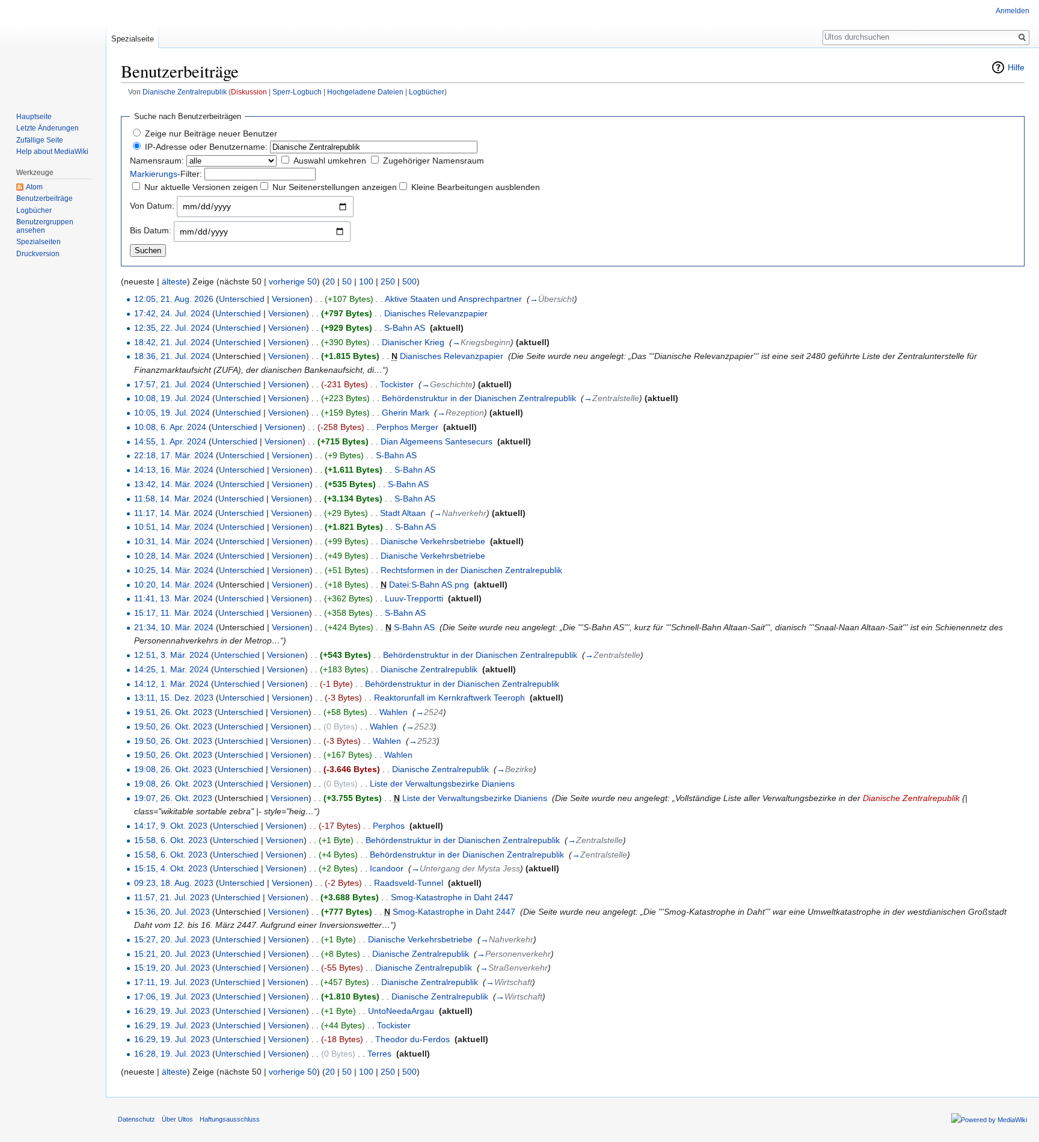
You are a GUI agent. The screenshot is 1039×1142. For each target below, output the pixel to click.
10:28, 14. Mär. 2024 (173, 555)
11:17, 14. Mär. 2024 (173, 513)
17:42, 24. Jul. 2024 (172, 313)
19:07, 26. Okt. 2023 (173, 798)
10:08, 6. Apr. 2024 (170, 427)
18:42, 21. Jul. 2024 (172, 342)
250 (388, 281)
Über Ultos (177, 1119)
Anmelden (1012, 11)
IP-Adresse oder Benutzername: (206, 147)
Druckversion (38, 254)
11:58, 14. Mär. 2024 (173, 498)
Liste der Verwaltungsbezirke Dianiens (442, 783)
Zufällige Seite (39, 140)
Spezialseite (132, 38)
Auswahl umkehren (329, 160)
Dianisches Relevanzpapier (436, 313)
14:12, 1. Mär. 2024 (171, 684)
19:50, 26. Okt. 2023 (173, 726)
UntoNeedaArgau (401, 1011)
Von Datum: (152, 205)
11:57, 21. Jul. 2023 (171, 897)
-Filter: (166, 174)
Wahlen (393, 712)
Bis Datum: (150, 230)
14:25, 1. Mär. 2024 (171, 669)
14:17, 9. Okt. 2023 (170, 825)
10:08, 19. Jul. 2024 (172, 398)
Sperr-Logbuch (297, 92)
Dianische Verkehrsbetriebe (433, 541)
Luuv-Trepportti (414, 598)
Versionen (291, 299)
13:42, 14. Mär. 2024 (173, 484)
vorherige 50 (293, 281)
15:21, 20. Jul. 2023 (172, 954)
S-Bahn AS (404, 328)
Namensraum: (157, 160)
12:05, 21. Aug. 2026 (173, 299)
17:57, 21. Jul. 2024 (172, 384)
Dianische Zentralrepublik (185, 92)
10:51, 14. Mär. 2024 (173, 527)
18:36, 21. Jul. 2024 (172, 356)
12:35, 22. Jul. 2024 (172, 328)
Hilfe (1016, 67)
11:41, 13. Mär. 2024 (173, 598)
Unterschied (242, 299)
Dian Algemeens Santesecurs (436, 441)
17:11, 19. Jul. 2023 (171, 982)
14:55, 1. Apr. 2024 (170, 441)
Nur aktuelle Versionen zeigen (201, 187)
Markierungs (153, 174)
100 (366, 281)
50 (347, 281)
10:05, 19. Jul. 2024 (172, 412)
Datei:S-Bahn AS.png (429, 584)
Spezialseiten (38, 242)
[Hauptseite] (53, 48)
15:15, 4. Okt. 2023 (170, 868)
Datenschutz (136, 1119)
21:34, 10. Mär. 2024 (173, 627)
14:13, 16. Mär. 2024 (173, 469)
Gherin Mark (405, 412)
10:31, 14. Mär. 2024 (173, 541)
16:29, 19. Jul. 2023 (172, 1011)
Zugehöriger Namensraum (433, 160)
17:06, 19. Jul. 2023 (172, 996)
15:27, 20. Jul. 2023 (172, 939)
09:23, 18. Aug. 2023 (173, 883)
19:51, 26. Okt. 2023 (173, 712)
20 (330, 281)
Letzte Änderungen (47, 128)
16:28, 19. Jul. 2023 (172, 1053)
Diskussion (249, 92)
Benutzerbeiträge (44, 198)
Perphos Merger (407, 427)
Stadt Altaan (403, 513)
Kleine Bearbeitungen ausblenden (475, 187)
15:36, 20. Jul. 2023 (172, 911)
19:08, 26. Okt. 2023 (173, 769)
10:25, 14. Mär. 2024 (173, 570)
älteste (174, 281)
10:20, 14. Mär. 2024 (173, 584)
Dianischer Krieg (413, 342)
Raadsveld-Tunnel (408, 883)
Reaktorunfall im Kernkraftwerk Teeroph (449, 697)
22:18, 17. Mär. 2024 (173, 455)
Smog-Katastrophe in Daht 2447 (452, 897)
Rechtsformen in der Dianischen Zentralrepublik (471, 570)
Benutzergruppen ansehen (44, 226)
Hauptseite (34, 116)
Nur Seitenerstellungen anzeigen (334, 187)
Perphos (389, 825)
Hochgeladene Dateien (365, 92)
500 (409, 281)
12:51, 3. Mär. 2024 (171, 655)
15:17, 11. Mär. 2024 (173, 613)
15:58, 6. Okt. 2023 (170, 840)
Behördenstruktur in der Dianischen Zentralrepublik (479, 398)
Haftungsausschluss (230, 1119)
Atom (34, 187)
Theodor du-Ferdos (412, 1039)
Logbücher (426, 92)
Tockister (397, 384)
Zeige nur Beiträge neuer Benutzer (211, 133)
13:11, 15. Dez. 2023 (173, 697)
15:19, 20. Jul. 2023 (172, 967)
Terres (379, 1053)
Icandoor (386, 868)
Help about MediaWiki (52, 151)
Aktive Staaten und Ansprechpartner (453, 299)
